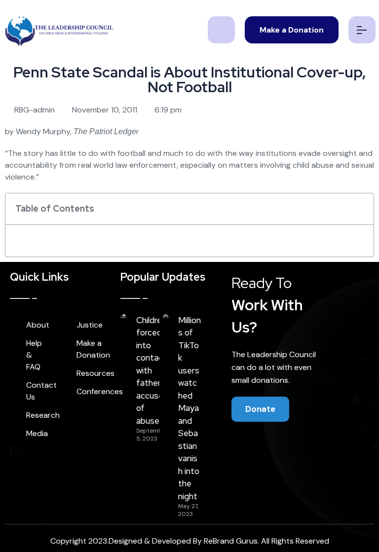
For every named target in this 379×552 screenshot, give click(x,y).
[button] (361, 209)
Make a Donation (292, 30)
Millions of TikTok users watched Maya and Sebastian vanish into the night (189, 408)
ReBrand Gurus (231, 541)
